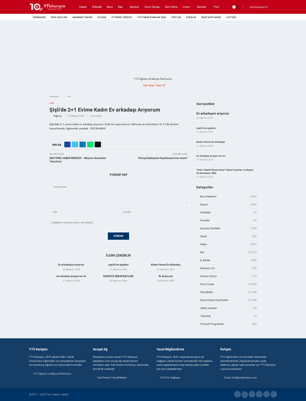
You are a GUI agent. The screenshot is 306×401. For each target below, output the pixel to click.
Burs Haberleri (228, 196)
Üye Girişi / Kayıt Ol (154, 85)
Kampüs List (228, 268)
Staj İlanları (228, 292)
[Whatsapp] (272, 17)
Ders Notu (171, 6)
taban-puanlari (228, 308)
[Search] (273, 6)
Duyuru (228, 204)
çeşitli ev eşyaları (118, 264)
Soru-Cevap (152, 6)
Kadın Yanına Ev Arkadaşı (165, 264)
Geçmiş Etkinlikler (228, 228)
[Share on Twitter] (75, 144)
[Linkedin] (263, 17)
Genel (228, 236)
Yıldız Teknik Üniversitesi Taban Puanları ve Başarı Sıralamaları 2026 (225, 171)
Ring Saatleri (59, 17)
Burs (110, 6)
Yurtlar (176, 17)
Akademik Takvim (82, 17)
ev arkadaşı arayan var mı (71, 276)
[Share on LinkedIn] (83, 144)
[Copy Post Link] (98, 144)
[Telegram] (276, 17)
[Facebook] (251, 17)
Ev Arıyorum (166, 276)
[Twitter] (255, 17)
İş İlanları (228, 260)
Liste (186, 6)
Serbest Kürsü (228, 276)
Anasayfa (54, 96)
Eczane (102, 17)
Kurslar (201, 6)
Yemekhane (39, 17)
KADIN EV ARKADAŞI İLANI (118, 276)
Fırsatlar (228, 220)
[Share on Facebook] (67, 144)
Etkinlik (97, 6)
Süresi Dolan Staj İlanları (228, 300)
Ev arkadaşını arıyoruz (71, 264)
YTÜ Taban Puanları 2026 (151, 17)
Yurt (216, 6)
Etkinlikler (228, 212)
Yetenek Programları (228, 324)
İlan (120, 6)
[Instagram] (259, 17)
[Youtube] (268, 17)
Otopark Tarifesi (121, 17)
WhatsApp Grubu (211, 17)
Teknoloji (228, 316)
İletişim (231, 17)
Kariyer (134, 6)
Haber (83, 6)
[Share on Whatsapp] (90, 144)
